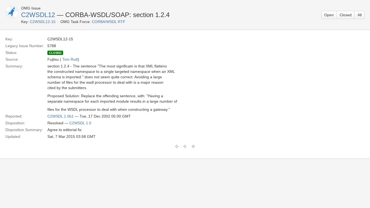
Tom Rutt (70, 59)
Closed (346, 15)
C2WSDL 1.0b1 (60, 116)
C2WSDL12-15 (43, 22)
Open (329, 15)
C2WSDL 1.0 (80, 123)
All (360, 15)
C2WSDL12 (38, 14)
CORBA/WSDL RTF (108, 22)
